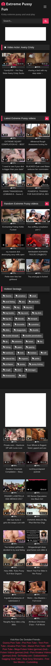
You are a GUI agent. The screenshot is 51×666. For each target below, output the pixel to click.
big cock (24, 313)
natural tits (9, 358)
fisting (7, 347)
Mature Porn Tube (36, 646)
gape (19, 347)
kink (22, 353)
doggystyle (21, 330)
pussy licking (37, 364)
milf (44, 353)
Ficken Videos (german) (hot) (14, 652)
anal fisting (10, 302)
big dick (38, 313)
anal (34, 296)
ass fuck (34, 302)
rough (7, 370)
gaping (31, 347)
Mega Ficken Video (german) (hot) (30, 649)
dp (6, 341)
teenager (32, 370)
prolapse (9, 364)
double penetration (33, 336)
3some (8, 296)
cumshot (34, 324)
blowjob (34, 319)
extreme (18, 341)
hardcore (9, 353)
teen (19, 370)
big (18, 307)
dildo (7, 330)
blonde (21, 319)
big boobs (9, 313)
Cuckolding (32, 662)
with (23, 375)
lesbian (33, 353)
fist (41, 341)
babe (7, 307)
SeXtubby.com (25, 656)
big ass (29, 307)
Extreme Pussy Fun (16, 6)
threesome (10, 375)
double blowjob (11, 336)
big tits (8, 319)
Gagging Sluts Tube (11, 659)
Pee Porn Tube (29, 643)
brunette (20, 324)
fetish (30, 341)
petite (37, 358)
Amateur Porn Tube (16, 646)
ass (23, 302)
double (35, 330)
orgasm (24, 358)
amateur (21, 296)
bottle (7, 324)
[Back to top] (43, 658)
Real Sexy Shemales (33, 659)
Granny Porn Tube (11, 643)
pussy (22, 364)
